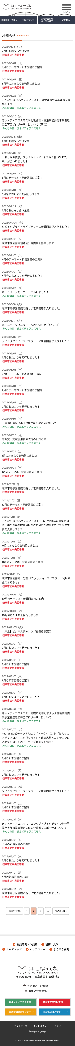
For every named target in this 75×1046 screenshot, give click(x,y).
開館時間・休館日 (9, 20)
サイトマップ (20, 1026)
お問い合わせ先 (37, 990)
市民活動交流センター (20, 1011)
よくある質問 (61, 949)
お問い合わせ (47, 20)
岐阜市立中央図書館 (53, 1002)
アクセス (66, 20)
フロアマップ (28, 20)
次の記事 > (61, 910)
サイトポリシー (41, 1026)
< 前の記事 (14, 910)
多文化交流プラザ (52, 1011)
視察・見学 (51, 944)
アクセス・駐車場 (37, 985)
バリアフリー (37, 949)
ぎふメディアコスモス (20, 1002)
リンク (58, 1026)
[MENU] (66, 7)
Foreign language (37, 1031)
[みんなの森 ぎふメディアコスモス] (37, 5)
